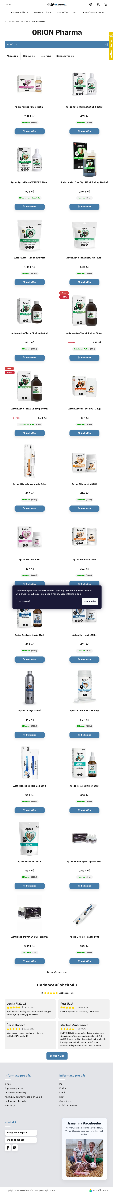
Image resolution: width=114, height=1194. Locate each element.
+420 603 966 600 (15, 1140)
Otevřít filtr (13, 44)
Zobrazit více (57, 1055)
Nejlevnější (29, 56)
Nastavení (24, 601)
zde (79, 594)
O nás (8, 1084)
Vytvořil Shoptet (101, 1190)
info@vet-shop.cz (17, 1132)
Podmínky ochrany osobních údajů (23, 1097)
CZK (6, 4)
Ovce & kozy (66, 1101)
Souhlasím (90, 601)
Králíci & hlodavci (68, 1105)
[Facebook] (8, 1147)
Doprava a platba (14, 1088)
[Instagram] (15, 1147)
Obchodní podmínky (15, 1092)
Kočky (62, 1088)
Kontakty (10, 1105)
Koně (62, 1092)
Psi (60, 1084)
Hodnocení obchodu (57, 984)
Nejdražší (46, 56)
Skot (62, 1097)
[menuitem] (19, 12)
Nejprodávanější (65, 56)
